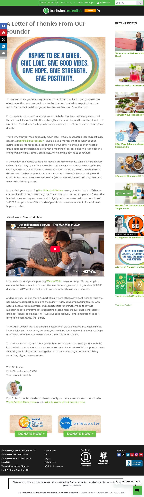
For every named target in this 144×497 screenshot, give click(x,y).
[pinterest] (132, 454)
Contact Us (50, 450)
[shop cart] (98, 10)
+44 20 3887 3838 (22, 458)
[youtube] (141, 454)
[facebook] (119, 454)
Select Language (85, 3)
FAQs (47, 454)
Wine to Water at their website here (65, 402)
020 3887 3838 (21, 454)
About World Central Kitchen (24, 217)
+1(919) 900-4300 (27, 450)
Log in (47, 458)
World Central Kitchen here (21, 402)
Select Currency (66, 3)
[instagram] (136, 454)
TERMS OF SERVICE (104, 492)
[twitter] (123, 454)
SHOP (90, 10)
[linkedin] (128, 454)
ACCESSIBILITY (120, 492)
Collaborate (50, 462)
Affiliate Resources (54, 466)
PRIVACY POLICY (88, 492)
